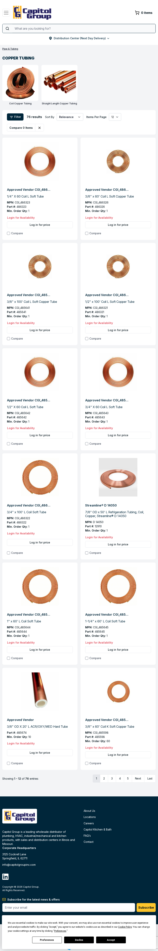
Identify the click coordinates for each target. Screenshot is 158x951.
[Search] (7, 28)
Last (149, 778)
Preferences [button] (60, 931)
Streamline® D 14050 (101, 505)
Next (138, 778)
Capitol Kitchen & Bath (98, 829)
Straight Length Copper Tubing (59, 103)
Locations (90, 817)
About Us (89, 810)
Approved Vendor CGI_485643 (107, 400)
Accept (111, 940)
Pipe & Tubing (10, 48)
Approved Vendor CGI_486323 (29, 190)
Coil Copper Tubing (20, 103)
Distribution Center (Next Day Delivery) (80, 38)
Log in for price (40, 224)
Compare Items (21, 127)
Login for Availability (21, 217)
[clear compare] (39, 127)
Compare (17, 233)
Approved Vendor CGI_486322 (29, 505)
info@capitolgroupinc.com (19, 864)
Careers (89, 823)
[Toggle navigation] (6, 13)
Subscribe (146, 907)
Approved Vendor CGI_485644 (29, 614)
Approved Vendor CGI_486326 (107, 190)
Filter (17, 116)
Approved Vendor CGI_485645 (107, 614)
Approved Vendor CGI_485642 (29, 400)
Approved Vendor (20, 720)
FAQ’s (87, 835)
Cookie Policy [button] (125, 927)
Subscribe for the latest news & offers (33, 899)
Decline (79, 940)
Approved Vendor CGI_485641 (29, 295)
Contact (88, 841)
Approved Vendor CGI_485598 (107, 720)
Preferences (47, 940)
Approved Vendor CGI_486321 (107, 295)
